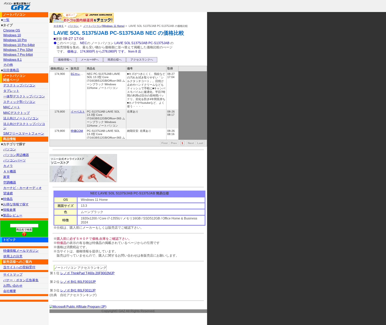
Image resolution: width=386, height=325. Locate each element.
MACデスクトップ (16, 113)
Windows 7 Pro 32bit (18, 50)
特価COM (77, 130)
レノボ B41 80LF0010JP (78, 281)
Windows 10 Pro (15, 40)
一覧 (6, 20)
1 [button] (182, 143)
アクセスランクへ (141, 59)
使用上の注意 (13, 256)
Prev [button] (174, 143)
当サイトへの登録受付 (19, 267)
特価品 (8, 199)
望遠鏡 (8, 193)
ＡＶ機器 (9, 171)
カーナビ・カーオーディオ (22, 188)
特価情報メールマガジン (21, 250)
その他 (8, 64)
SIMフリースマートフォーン (23, 133)
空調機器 (9, 182)
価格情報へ (65, 59)
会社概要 (9, 291)
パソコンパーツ (14, 160)
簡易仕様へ (115, 59)
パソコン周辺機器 (16, 155)
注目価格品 (11, 70)
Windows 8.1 (12, 59)
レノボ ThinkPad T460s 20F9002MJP (87, 273)
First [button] (164, 143)
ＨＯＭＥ (58, 25)
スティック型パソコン (19, 102)
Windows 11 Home (113, 25)
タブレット (11, 90)
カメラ (8, 166)
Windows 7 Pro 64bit (18, 54)
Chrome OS (11, 30)
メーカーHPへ (90, 59)
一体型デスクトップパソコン (24, 96)
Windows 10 (12, 35)
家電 (6, 177)
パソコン (73, 25)
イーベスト (78, 111)
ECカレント (78, 73)
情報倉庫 (9, 209)
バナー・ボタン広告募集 (21, 280)
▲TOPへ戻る (368, 317)
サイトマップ (13, 274)
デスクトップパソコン (19, 85)
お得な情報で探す (16, 204)
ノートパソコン (92, 25)
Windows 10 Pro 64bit (19, 45)
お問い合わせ (13, 285)
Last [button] (200, 143)
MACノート (11, 107)
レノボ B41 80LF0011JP (78, 290)
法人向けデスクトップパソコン (24, 126)
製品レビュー (12, 215)
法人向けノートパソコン (21, 118)
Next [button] (191, 143)
